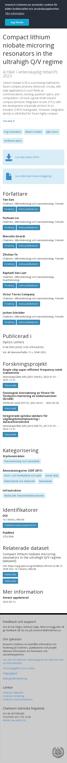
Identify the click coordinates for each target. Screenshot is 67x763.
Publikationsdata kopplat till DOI (20, 525)
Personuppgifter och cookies (19, 668)
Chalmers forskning (13, 696)
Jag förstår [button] (17, 22)
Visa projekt (10, 385)
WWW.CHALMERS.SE (14, 720)
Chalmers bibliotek (13, 692)
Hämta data (10, 574)
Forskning (9, 209)
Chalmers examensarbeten (18, 699)
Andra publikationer (28, 209)
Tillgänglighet (10, 673)
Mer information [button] (14, 13)
